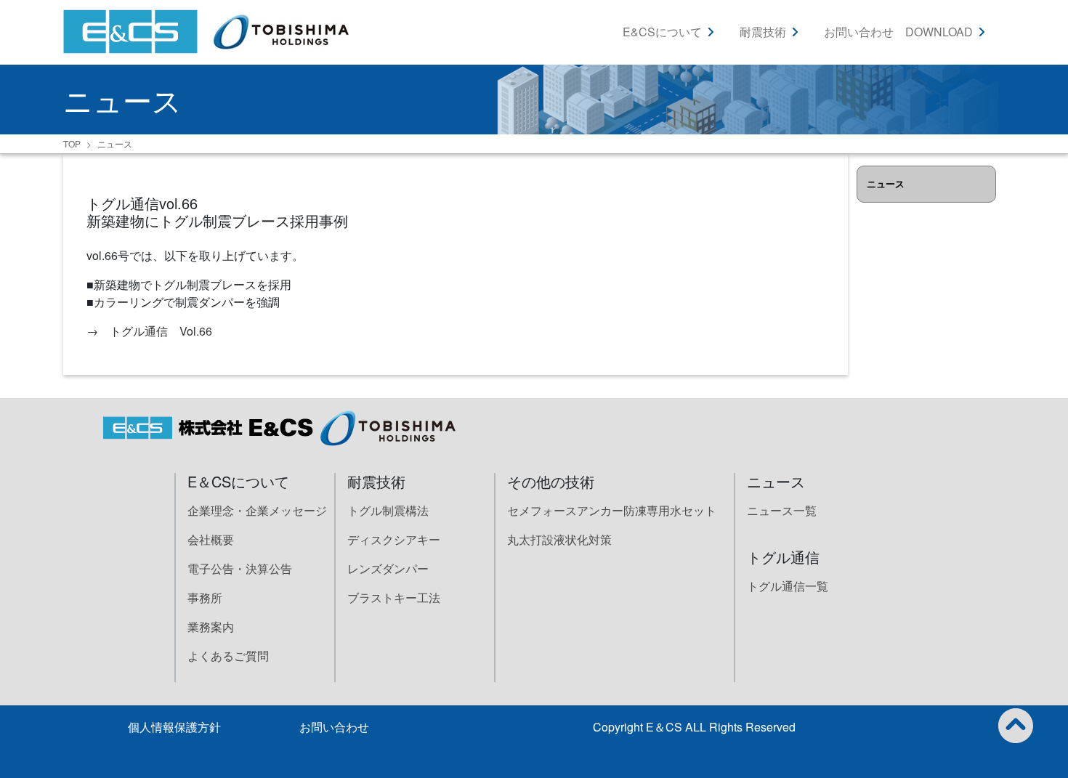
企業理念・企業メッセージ (257, 510)
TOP (72, 143)
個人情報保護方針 (174, 726)
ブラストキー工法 (393, 597)
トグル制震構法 (388, 510)
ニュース (114, 143)
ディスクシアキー (393, 539)
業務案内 (210, 626)
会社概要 (210, 539)
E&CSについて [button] (662, 31)
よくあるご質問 (228, 655)
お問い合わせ (859, 31)
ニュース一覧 (782, 510)
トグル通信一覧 (787, 586)
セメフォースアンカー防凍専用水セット (611, 510)
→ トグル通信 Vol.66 (149, 331)
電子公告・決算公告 (239, 568)
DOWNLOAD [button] (939, 31)
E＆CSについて (238, 481)
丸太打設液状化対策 (559, 539)
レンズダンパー (388, 568)
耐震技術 (376, 481)
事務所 (204, 597)
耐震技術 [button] (763, 31)
